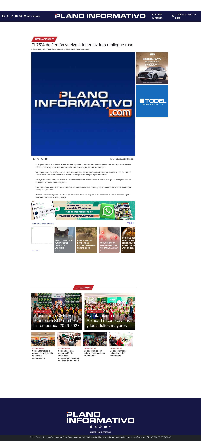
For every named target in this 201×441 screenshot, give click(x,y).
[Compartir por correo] (46, 159)
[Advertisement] (83, 267)
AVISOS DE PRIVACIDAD (161, 437)
